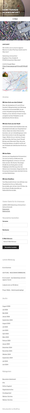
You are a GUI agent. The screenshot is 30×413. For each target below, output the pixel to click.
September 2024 (7, 358)
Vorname (5, 221)
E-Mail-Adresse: (7, 238)
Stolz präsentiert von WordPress (11, 409)
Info (3, 382)
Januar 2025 (6, 344)
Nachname (5, 230)
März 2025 (5, 337)
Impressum (5, 209)
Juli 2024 (5, 361)
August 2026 (6, 306)
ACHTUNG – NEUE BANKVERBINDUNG (13, 272)
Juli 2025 (5, 327)
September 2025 (7, 320)
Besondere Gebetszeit (9, 379)
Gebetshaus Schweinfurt (11, 11)
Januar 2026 (6, 316)
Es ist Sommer (6, 267)
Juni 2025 (5, 330)
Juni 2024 (5, 364)
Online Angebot (7, 386)
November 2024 (7, 351)
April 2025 (5, 333)
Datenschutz (6, 211)
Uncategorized (6, 393)
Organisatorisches (7, 389)
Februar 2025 (6, 340)
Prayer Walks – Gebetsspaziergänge (13, 290)
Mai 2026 (5, 313)
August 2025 (6, 323)
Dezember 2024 (7, 347)
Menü (16, 19)
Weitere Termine (7, 396)
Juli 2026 (5, 309)
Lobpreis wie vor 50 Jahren (10, 285)
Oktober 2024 (6, 354)
